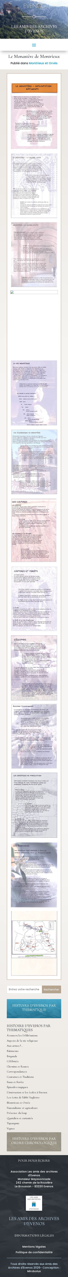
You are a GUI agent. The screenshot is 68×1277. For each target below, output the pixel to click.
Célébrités (13, 1061)
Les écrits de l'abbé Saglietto (23, 1097)
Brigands (12, 1056)
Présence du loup (17, 1113)
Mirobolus (34, 1271)
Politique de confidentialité (34, 1252)
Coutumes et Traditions (20, 1077)
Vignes (11, 1128)
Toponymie (13, 1123)
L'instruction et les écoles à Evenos (27, 1092)
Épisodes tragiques (17, 1087)
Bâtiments (13, 1051)
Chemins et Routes (18, 1066)
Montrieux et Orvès (43, 63)
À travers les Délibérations (22, 1035)
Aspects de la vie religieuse (22, 1041)
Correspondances (17, 1071)
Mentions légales (34, 1247)
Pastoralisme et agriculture (22, 1108)
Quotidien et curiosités (20, 1118)
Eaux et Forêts (15, 1082)
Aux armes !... (15, 1046)
